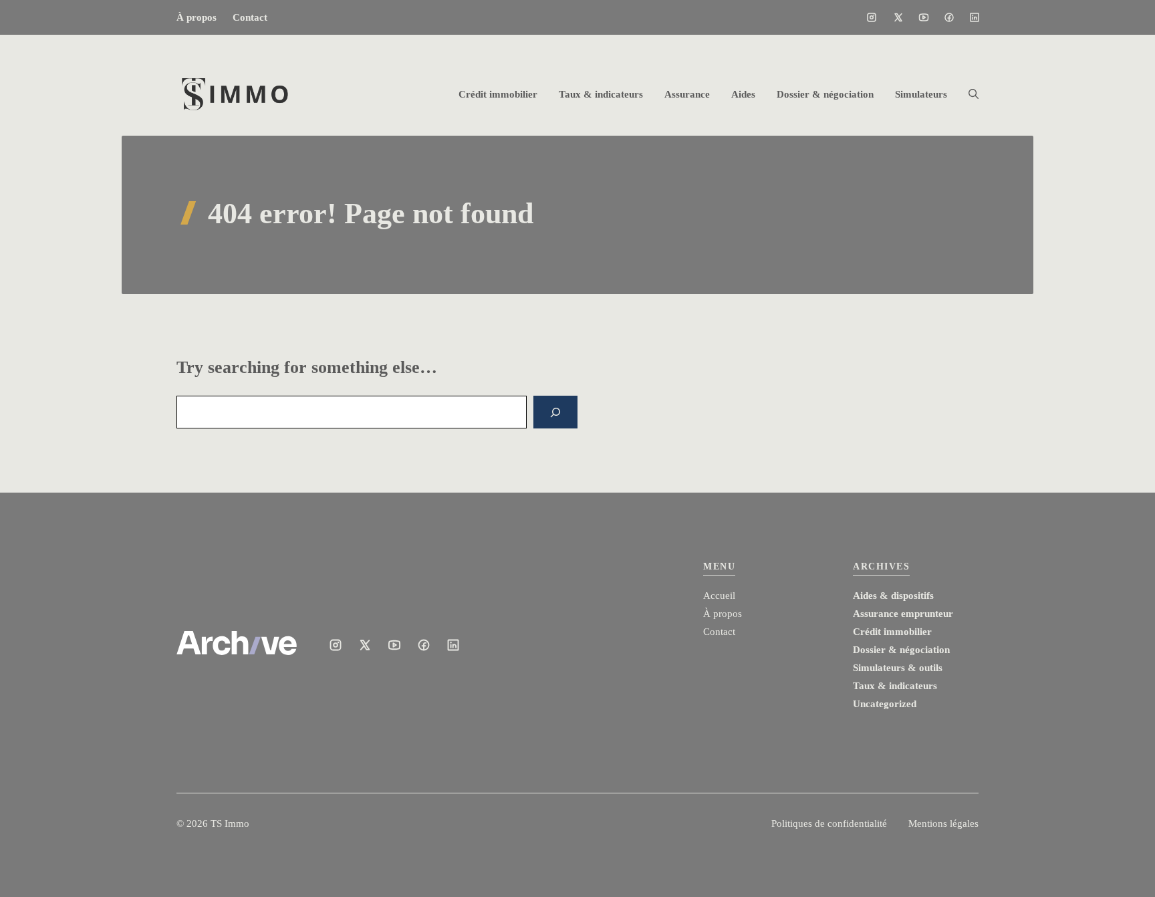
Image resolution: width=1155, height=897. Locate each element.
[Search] (555, 412)
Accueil (719, 595)
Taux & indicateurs (601, 94)
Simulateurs (921, 94)
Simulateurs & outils (897, 667)
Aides (743, 94)
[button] (968, 94)
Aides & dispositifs (893, 595)
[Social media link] (871, 17)
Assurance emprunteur (903, 613)
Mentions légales (943, 823)
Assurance (687, 94)
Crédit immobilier (498, 94)
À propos (196, 17)
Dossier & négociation (825, 94)
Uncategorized (884, 703)
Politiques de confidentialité (829, 823)
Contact (250, 17)
